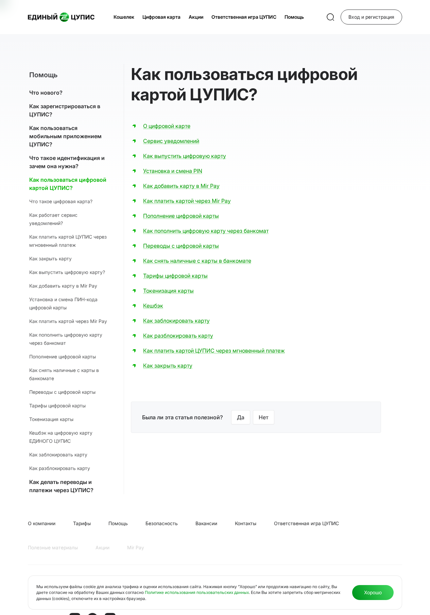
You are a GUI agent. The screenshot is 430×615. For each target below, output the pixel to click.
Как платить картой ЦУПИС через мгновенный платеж (68, 241)
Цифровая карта (161, 17)
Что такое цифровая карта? (60, 201)
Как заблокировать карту (58, 454)
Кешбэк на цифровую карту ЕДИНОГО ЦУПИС (60, 437)
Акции (196, 17)
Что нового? (46, 92)
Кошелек (124, 17)
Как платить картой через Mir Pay (68, 321)
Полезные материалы (53, 547)
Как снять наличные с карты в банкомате (64, 374)
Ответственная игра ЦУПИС (243, 17)
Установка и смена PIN (172, 170)
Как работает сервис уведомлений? (53, 219)
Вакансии (206, 523)
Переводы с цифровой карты (62, 392)
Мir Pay (135, 547)
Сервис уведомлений (171, 140)
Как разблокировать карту (59, 468)
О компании (41, 523)
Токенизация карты (51, 419)
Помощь (294, 17)
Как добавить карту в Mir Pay (63, 286)
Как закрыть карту (50, 258)
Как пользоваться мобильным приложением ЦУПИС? (65, 136)
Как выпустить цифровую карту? (67, 272)
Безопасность (161, 523)
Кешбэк (153, 305)
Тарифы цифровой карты (57, 405)
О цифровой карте (166, 126)
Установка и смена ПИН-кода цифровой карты (63, 303)
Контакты (245, 523)
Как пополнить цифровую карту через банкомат (65, 339)
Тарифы (82, 523)
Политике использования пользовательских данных (197, 592)
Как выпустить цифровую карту (184, 155)
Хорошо (373, 592)
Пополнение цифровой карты (62, 356)
